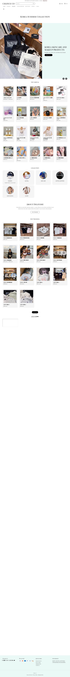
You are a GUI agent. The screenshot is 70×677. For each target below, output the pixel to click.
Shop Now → (48, 55)
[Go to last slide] (63, 79)
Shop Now (45, 0)
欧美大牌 (13, 6)
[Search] (33, 4)
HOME (4, 6)
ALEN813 (32, 6)
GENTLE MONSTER (20, 6)
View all (35, 312)
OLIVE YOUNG (27, 6)
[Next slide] (66, 79)
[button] (4, 9)
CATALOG (8, 6)
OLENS (37, 6)
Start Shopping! (35, 212)
